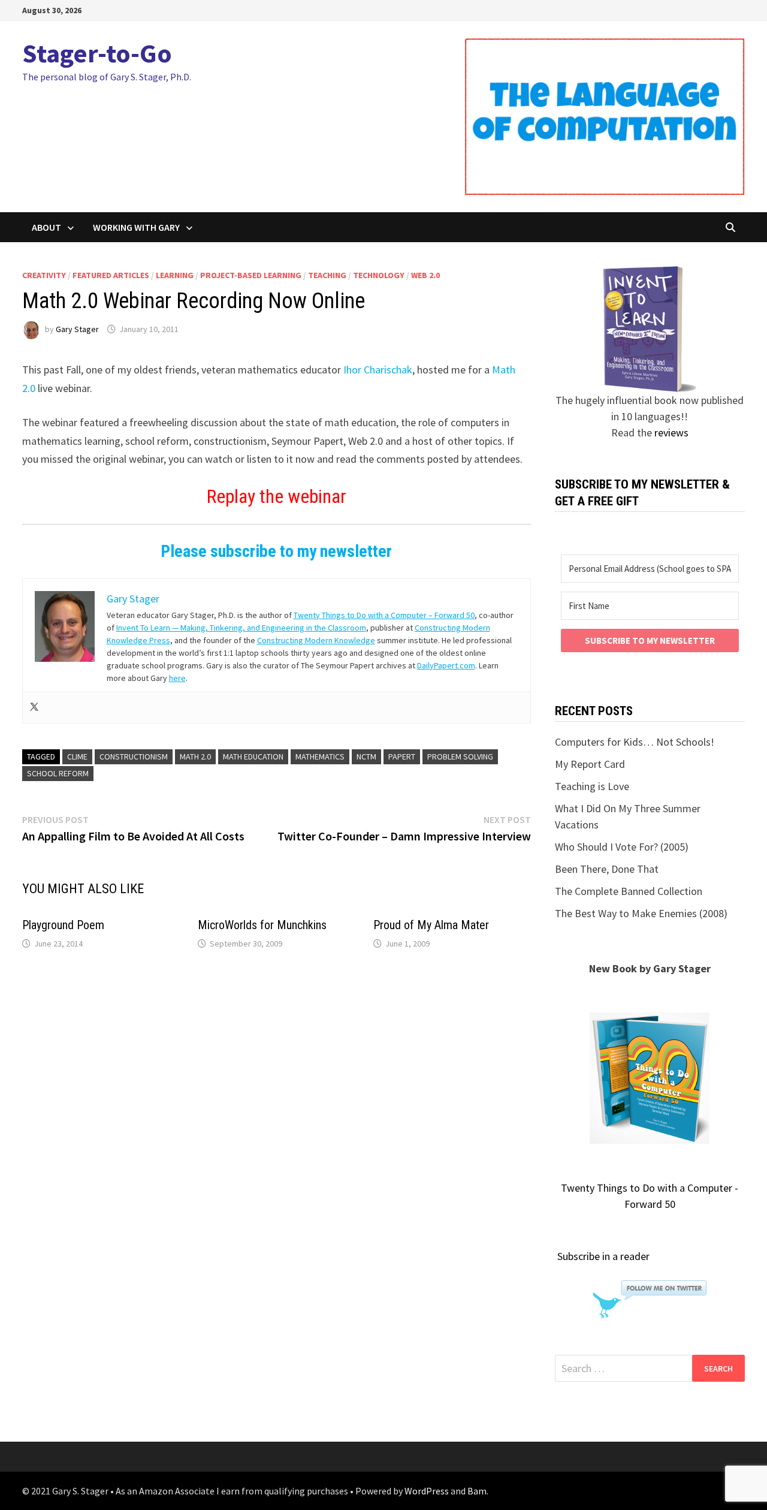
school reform (58, 773)
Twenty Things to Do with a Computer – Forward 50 (384, 615)
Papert (401, 756)
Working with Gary (136, 227)
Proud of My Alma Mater (431, 925)
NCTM (366, 756)
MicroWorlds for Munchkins (262, 925)
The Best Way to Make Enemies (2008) (641, 913)
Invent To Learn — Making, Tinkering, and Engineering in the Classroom (241, 627)
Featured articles (111, 275)
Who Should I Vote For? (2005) (622, 847)
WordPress (426, 1491)
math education (253, 756)
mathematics (320, 756)
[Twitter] (34, 707)
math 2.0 (195, 756)
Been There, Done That (607, 869)
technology (378, 275)
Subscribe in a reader (603, 1256)
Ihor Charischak (377, 369)
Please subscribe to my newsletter (276, 551)
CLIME (77, 756)
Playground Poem (63, 925)
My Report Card (590, 764)
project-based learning (250, 275)
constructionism (133, 756)
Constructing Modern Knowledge (316, 640)
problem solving (460, 756)
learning (175, 275)
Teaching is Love (592, 786)
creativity (44, 275)
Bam (477, 1491)
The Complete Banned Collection (628, 891)
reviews (671, 432)
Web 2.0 (425, 275)
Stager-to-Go (97, 53)
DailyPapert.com (446, 665)
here (177, 678)
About (46, 227)
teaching (327, 275)
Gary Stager (77, 329)
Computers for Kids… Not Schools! (634, 742)
